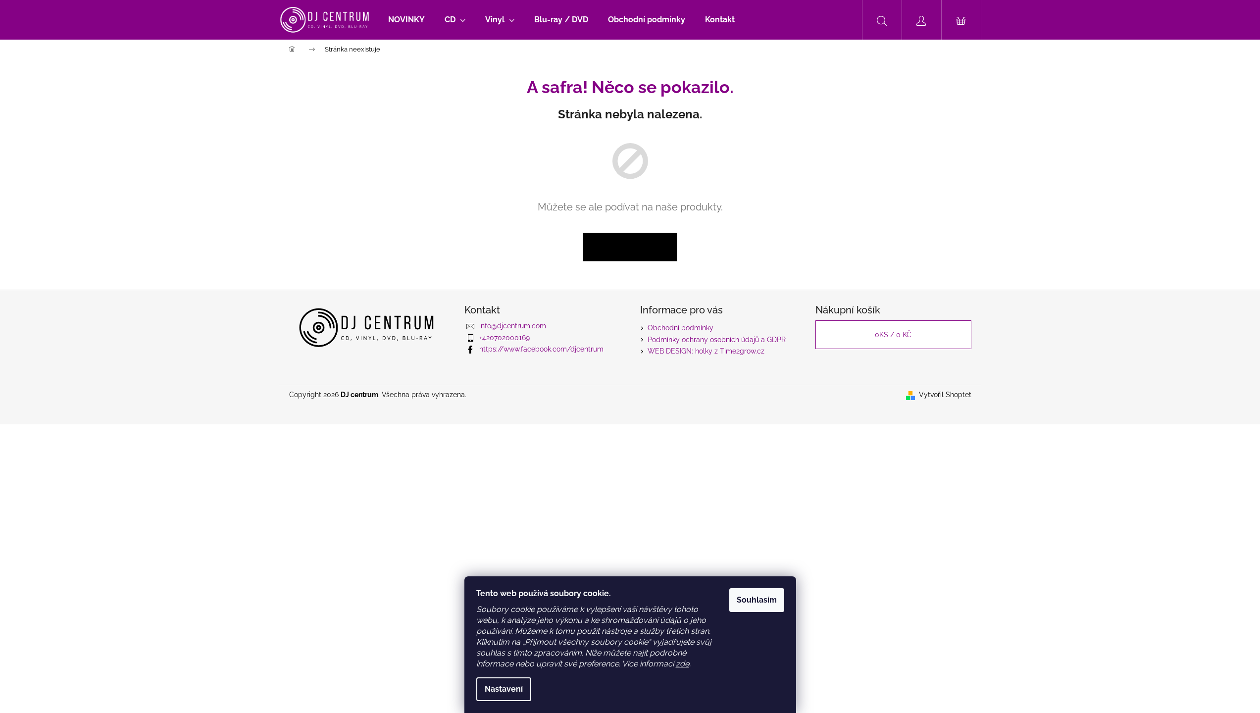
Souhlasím (757, 600)
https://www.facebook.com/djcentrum (541, 349)
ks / (893, 335)
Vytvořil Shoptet (945, 395)
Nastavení (504, 689)
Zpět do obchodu (630, 247)
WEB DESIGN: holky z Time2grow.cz (706, 351)
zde (682, 663)
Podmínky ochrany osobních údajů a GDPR (717, 340)
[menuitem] (406, 20)
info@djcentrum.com (512, 326)
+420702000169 (504, 338)
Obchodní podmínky (680, 328)
